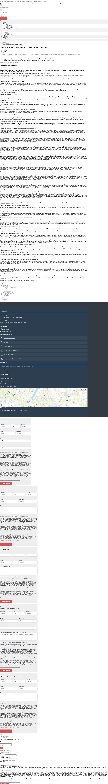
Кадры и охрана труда (7, 292)
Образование (5, 294)
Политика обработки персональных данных (10, 383)
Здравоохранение (6, 291)
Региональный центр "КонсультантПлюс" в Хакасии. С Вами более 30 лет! (23, 1)
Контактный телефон (5, 757)
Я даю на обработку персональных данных (14, 452)
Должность (2, 761)
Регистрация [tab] (5, 737)
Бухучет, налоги (3, 62)
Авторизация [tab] (5, 736)
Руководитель (11, 62)
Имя (1, 753)
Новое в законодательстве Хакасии (8, 67)
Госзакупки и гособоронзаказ (9, 287)
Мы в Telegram (3, 12)
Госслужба (4, 288)
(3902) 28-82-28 (3, 16)
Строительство (5, 296)
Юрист (16, 62)
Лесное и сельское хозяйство (9, 293)
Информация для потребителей (7, 378)
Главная (4, 42)
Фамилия (2, 752)
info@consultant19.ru (4, 7)
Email (1, 756)
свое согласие (8, 452)
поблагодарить (3, 17)
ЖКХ (3, 290)
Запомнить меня (5, 746)
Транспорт (4, 297)
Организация (3, 759)
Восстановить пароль (5, 750)
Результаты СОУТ (4, 381)
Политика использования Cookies (8, 386)
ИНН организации (4, 760)
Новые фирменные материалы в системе (26, 67)
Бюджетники (5, 286)
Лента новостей (5, 43)
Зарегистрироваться (4, 783)
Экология (4, 299)
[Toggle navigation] (0, 20)
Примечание (3, 765)
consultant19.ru (40, 768)
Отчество (2, 755)
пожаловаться (3, 18)
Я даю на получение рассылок (11, 766)
